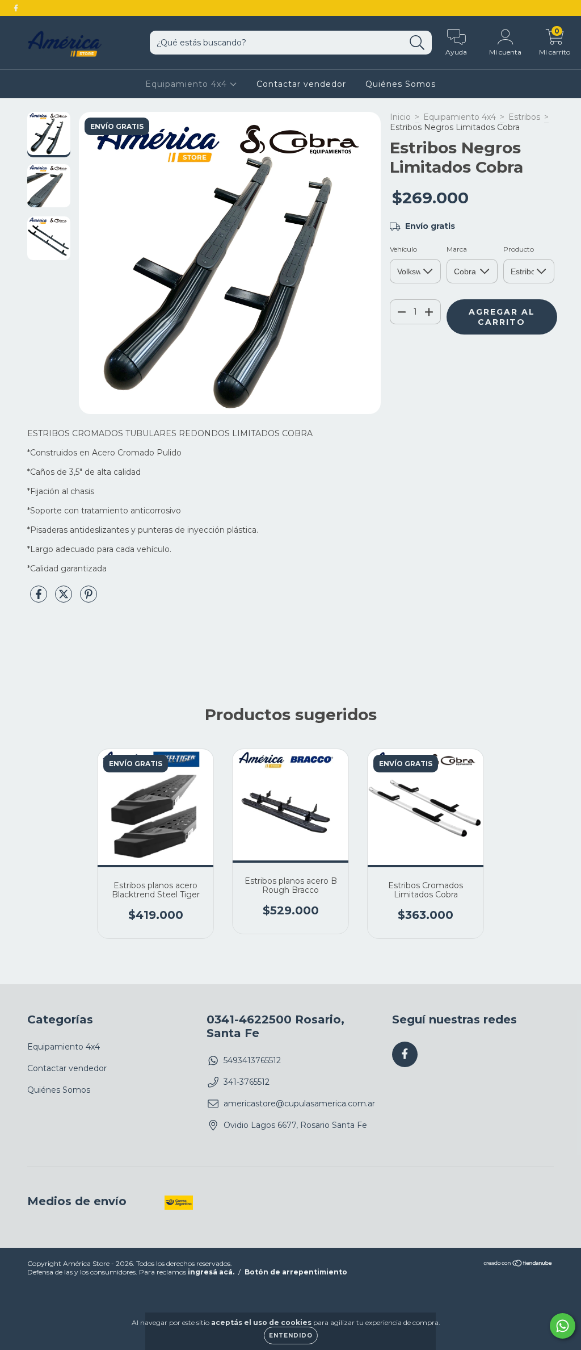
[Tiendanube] (518, 1264)
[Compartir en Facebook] (39, 599)
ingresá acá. (211, 1272)
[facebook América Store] (16, 8)
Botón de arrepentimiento (296, 1272)
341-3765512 (247, 1082)
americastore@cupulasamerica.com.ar (299, 1103)
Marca (457, 249)
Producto (518, 249)
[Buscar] (417, 43)
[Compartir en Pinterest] (88, 599)
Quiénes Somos (400, 84)
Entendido (291, 1335)
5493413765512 (252, 1060)
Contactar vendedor (301, 84)
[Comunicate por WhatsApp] (562, 1326)
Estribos (524, 117)
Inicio (400, 117)
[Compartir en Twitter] (64, 599)
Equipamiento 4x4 (187, 84)
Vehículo (403, 249)
